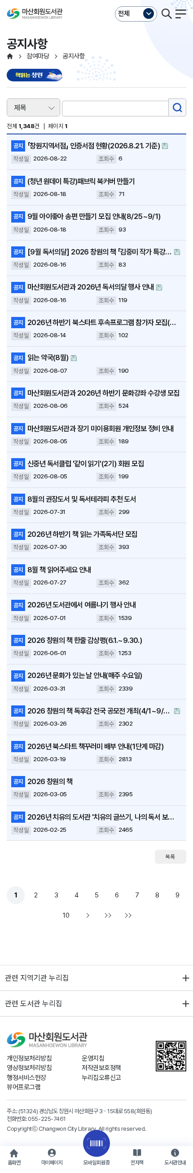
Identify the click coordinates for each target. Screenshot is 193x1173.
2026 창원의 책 (49, 781)
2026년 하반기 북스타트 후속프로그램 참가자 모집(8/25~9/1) (103, 322)
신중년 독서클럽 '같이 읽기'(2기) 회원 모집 (85, 463)
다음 (87, 915)
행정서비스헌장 (26, 1078)
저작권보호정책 (101, 1068)
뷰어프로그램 (23, 1087)
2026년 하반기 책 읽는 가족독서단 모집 (82, 534)
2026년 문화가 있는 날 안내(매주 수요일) (84, 675)
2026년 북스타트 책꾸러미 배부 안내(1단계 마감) (95, 746)
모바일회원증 (96, 1163)
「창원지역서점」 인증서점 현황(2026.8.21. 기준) (93, 145)
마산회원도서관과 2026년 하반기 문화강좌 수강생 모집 (103, 392)
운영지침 (93, 1058)
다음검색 (127, 915)
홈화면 (14, 1163)
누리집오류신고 (101, 1078)
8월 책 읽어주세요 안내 (59, 569)
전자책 (137, 1163)
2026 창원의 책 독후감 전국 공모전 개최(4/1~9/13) (99, 710)
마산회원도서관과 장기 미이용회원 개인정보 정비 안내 (100, 428)
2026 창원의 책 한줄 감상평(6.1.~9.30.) (84, 640)
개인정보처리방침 (29, 1058)
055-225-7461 (47, 1118)
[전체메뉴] (180, 14)
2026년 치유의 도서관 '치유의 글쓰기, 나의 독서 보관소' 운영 (103, 816)
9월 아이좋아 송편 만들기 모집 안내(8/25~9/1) (94, 216)
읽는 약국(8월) (48, 357)
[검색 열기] (166, 14)
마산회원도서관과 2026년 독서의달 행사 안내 (90, 286)
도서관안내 (175, 1163)
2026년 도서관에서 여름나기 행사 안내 (81, 604)
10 (66, 915)
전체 (124, 13)
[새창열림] (36, 76)
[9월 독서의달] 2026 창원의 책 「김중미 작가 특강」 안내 (99, 251)
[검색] (177, 107)
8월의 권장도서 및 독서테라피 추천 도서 (81, 499)
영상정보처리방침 (29, 1068)
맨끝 (107, 915)
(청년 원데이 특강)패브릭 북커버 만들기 (81, 181)
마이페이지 (52, 1163)
